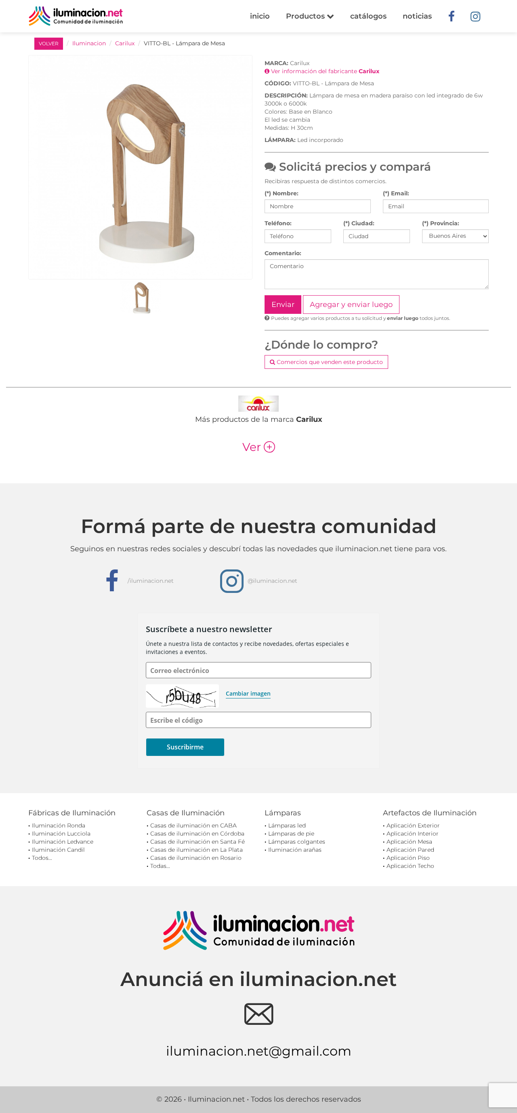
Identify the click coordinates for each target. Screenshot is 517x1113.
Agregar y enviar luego (351, 304)
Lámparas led (287, 825)
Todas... (160, 866)
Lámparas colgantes (296, 841)
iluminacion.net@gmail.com (258, 1051)
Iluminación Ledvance (62, 841)
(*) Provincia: (440, 223)
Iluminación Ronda (58, 825)
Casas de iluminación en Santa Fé (197, 841)
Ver (258, 447)
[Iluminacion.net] (75, 16)
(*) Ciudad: (358, 223)
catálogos (368, 16)
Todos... (42, 857)
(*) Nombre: (281, 193)
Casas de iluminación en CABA (193, 825)
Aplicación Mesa (409, 841)
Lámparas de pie (291, 833)
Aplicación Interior (413, 833)
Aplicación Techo (410, 866)
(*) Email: (396, 193)
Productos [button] (306, 16)
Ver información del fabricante (324, 71)
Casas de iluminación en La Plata (196, 849)
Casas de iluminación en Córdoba (197, 833)
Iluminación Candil (58, 849)
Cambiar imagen (248, 693)
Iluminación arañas (295, 849)
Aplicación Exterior (413, 825)
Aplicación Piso (408, 857)
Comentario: (283, 253)
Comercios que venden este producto (329, 362)
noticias (417, 16)
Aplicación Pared (410, 849)
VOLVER (49, 43)
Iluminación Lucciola (61, 833)
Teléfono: (278, 223)
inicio (260, 16)
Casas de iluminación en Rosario (196, 857)
